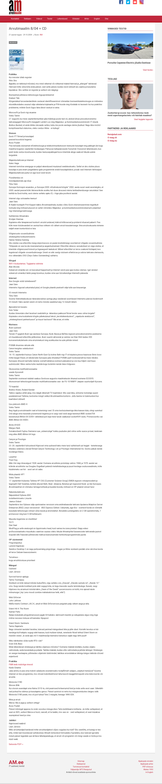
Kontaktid (15, 19)
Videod (39, 19)
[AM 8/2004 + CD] (16, 59)
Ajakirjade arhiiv (146, 764)
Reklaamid (81, 764)
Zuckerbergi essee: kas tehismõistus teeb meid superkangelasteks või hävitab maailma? (130, 114)
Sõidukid (75, 19)
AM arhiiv (13, 42)
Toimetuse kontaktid (81, 767)
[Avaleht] (15, 7)
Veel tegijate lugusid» (143, 119)
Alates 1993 (148, 769)
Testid (49, 19)
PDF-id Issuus (148, 767)
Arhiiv (86, 19)
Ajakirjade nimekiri (145, 761)
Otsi (106, 19)
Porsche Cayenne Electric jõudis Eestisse (129, 62)
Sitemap (81, 761)
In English (149, 772)
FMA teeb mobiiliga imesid (21, 664)
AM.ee (16, 762)
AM (41, 35)
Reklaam (27, 19)
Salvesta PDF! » (16, 744)
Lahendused (62, 19)
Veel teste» (148, 70)
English (97, 19)
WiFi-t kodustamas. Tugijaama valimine (26, 263)
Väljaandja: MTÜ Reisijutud (81, 769)
